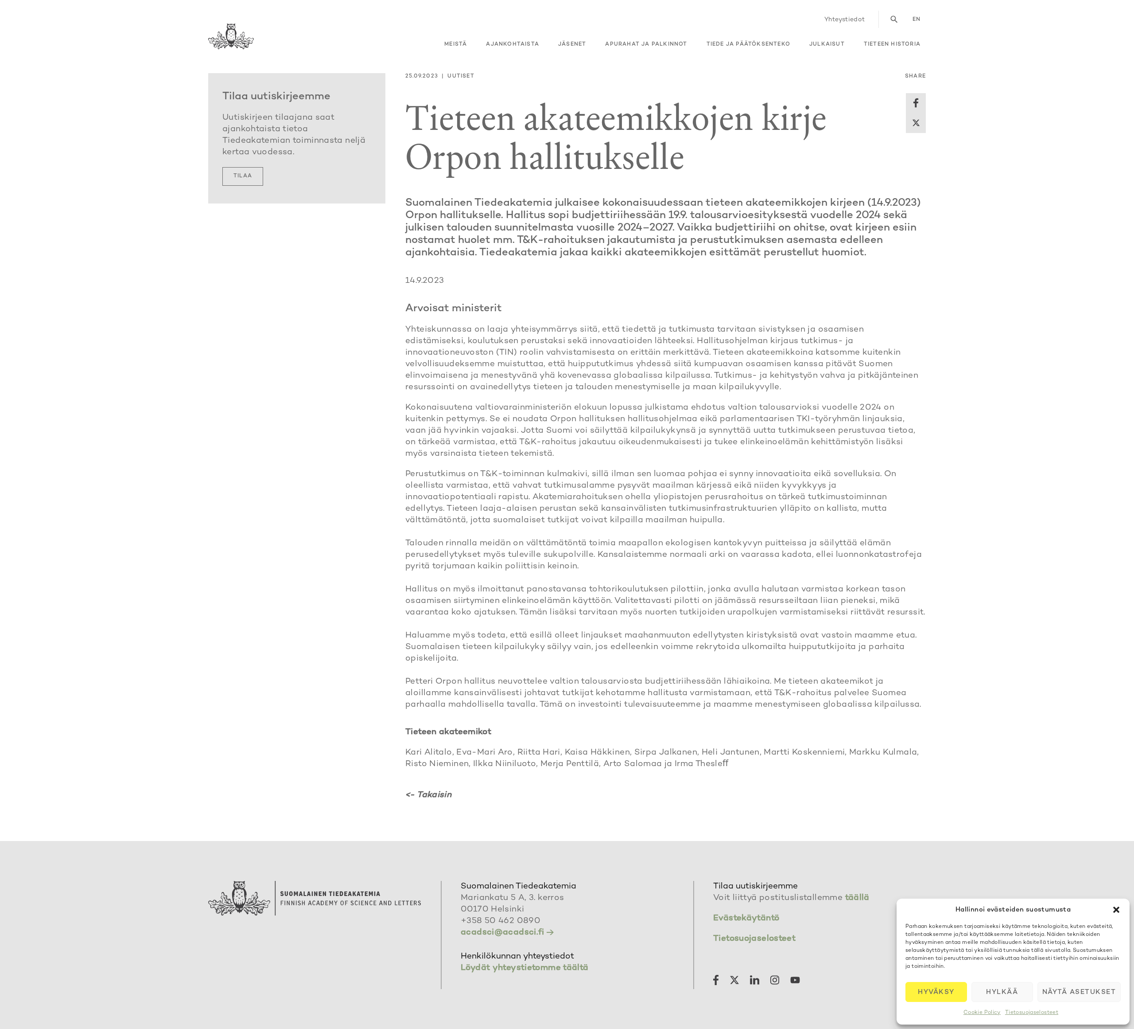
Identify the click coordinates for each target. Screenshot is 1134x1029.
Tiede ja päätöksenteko (748, 44)
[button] (1116, 909)
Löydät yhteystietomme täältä (525, 968)
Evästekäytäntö (746, 918)
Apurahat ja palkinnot (646, 44)
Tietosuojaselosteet (1031, 1013)
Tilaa (242, 176)
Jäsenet (572, 44)
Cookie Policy (982, 1013)
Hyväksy (936, 992)
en (916, 20)
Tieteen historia (892, 44)
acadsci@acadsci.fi (502, 932)
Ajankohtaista (512, 44)
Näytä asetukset (1079, 992)
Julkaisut (827, 44)
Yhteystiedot (844, 19)
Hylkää (1002, 992)
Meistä (455, 44)
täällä (857, 898)
